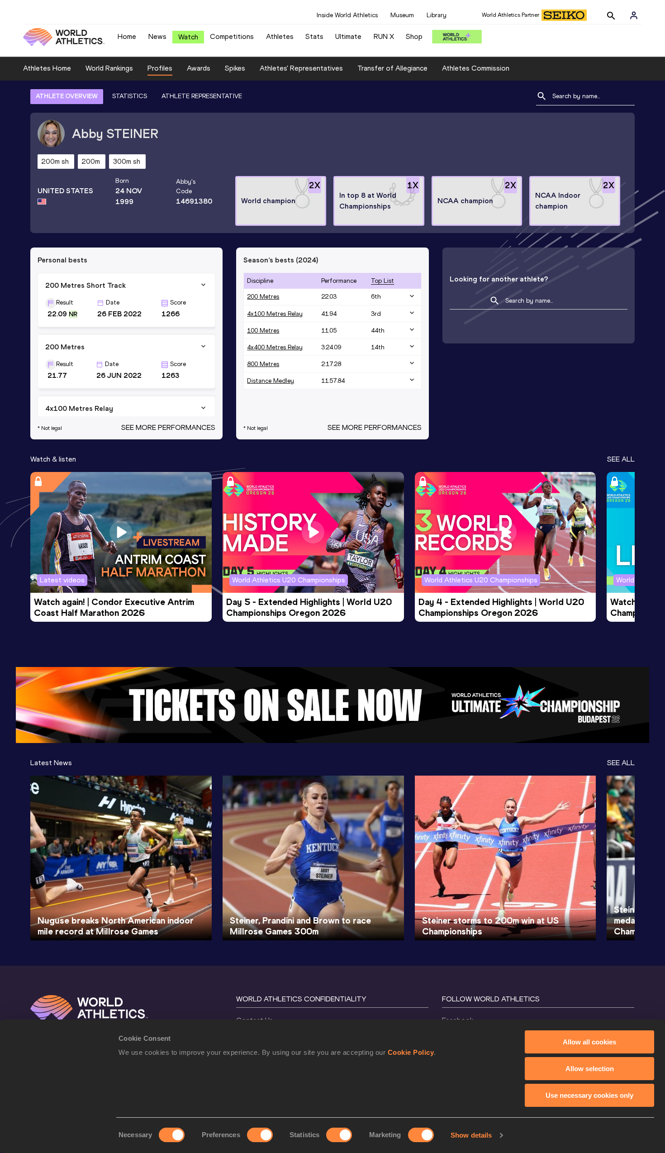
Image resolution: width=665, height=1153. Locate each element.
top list (382, 281)
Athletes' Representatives (301, 68)
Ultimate (348, 36)
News (157, 36)
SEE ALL (621, 459)
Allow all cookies (589, 1042)
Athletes (280, 36)
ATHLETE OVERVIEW (67, 96)
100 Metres (263, 330)
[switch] (260, 1135)
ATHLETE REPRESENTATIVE (202, 96)
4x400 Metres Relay (275, 347)
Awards (198, 68)
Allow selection (589, 1068)
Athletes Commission (475, 68)
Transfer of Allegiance (392, 68)
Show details (471, 1135)
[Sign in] (634, 15)
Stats (314, 36)
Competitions (232, 36)
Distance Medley (270, 381)
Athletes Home (47, 68)
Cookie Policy (411, 1052)
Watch (188, 37)
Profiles (159, 68)
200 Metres (263, 296)
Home (127, 36)
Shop (414, 36)
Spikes (235, 68)
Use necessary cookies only (589, 1095)
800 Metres (263, 364)
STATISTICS (129, 96)
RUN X (384, 36)
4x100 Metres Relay (275, 314)
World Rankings (109, 68)
